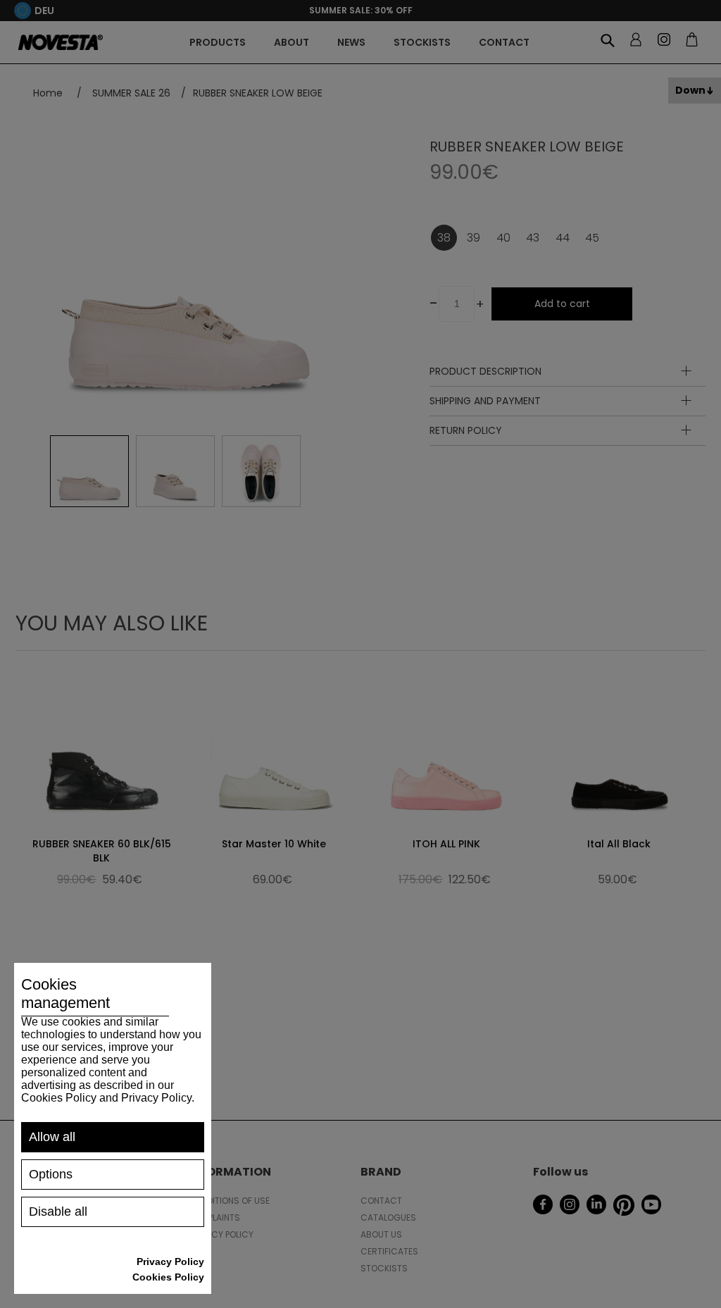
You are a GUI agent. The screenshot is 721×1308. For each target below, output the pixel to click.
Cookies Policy (168, 1277)
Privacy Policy (170, 1261)
